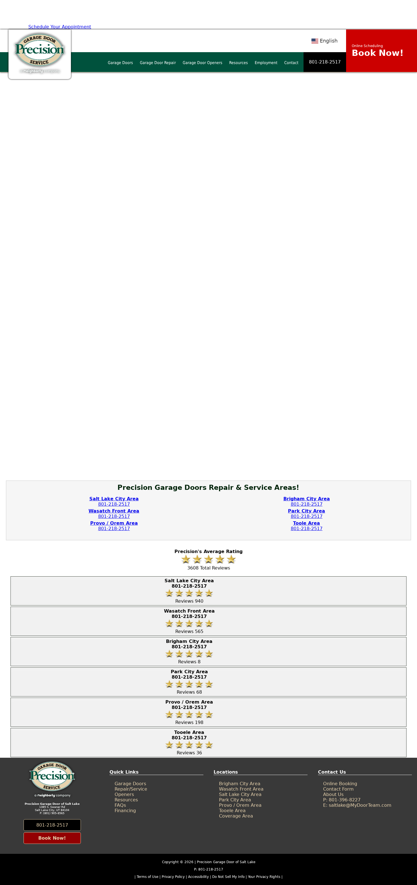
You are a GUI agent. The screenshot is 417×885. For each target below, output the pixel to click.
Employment (266, 62)
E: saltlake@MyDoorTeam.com (357, 805)
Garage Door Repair (158, 62)
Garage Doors (120, 62)
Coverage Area (236, 816)
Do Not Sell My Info (229, 877)
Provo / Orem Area (240, 805)
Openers (124, 794)
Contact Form (338, 789)
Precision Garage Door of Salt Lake (226, 862)
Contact (291, 62)
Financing (125, 810)
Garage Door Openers (202, 62)
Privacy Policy (173, 877)
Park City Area (235, 800)
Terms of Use (147, 877)
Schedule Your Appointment (59, 26)
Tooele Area (232, 810)
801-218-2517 (325, 62)
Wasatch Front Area (241, 789)
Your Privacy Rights (264, 877)
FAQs (120, 805)
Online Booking (340, 783)
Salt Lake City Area (240, 794)
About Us (333, 794)
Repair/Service (131, 789)
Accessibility (198, 877)
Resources (238, 62)
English (329, 41)
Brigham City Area (239, 783)
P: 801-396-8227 (342, 800)
